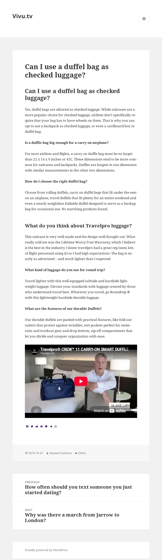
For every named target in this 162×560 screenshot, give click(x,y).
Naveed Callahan (60, 453)
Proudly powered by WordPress (46, 550)
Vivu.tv (22, 16)
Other (82, 453)
